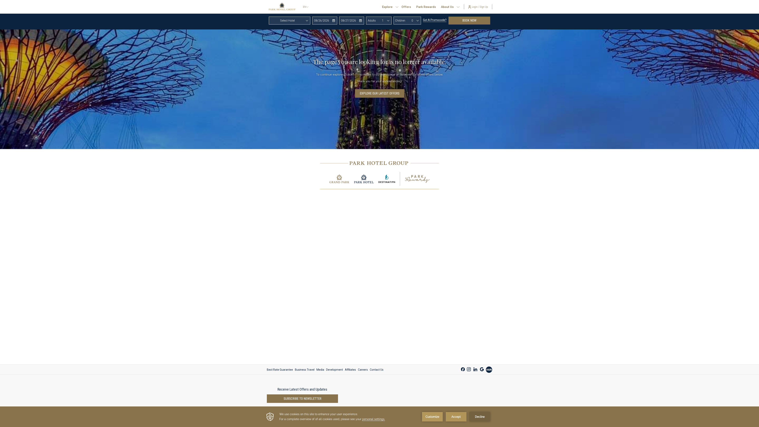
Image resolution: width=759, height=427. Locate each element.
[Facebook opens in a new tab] (463, 368)
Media (320, 369)
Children (400, 20)
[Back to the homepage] (282, 7)
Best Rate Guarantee (280, 369)
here (356, 74)
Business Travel (304, 369)
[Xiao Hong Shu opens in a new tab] (489, 369)
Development (334, 369)
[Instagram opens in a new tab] (469, 368)
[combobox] (289, 20)
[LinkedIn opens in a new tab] (475, 368)
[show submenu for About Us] (458, 7)
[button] (325, 20)
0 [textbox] (412, 20)
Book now (476, 20)
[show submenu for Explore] (397, 7)
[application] (379, 416)
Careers (363, 369)
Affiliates (350, 369)
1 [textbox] (382, 20)
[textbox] (289, 20)
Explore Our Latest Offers (379, 93)
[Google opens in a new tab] (482, 368)
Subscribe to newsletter (302, 399)
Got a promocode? (435, 20)
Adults (372, 20)
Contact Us (376, 369)
